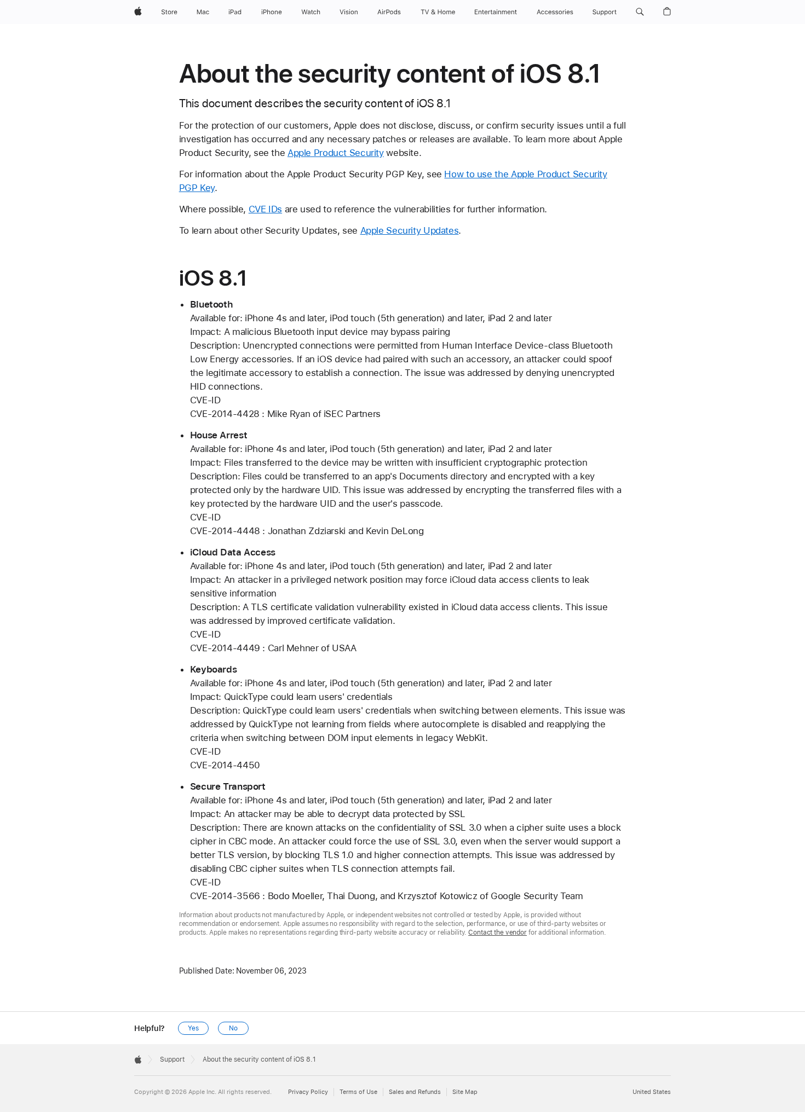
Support (172, 1059)
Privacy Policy (308, 1092)
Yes (193, 1028)
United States (652, 1092)
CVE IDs (265, 209)
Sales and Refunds (415, 1092)
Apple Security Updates (409, 230)
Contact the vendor (497, 932)
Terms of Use (358, 1092)
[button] (639, 12)
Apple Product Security (336, 152)
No (233, 1028)
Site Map (465, 1092)
